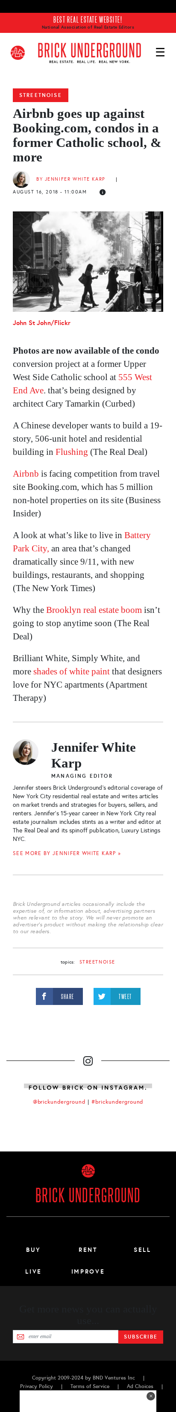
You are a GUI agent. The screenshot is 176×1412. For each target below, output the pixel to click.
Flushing (72, 452)
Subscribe (141, 1336)
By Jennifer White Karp (71, 179)
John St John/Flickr (41, 323)
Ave (36, 390)
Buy (33, 1250)
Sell (142, 1250)
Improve (88, 1271)
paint (100, 671)
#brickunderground (117, 1102)
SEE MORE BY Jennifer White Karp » (67, 853)
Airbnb (26, 474)
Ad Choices (140, 1386)
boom (131, 610)
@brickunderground (59, 1102)
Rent (88, 1250)
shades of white (62, 671)
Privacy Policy (36, 1386)
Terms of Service (89, 1386)
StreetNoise (40, 95)
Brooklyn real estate (83, 610)
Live (33, 1271)
